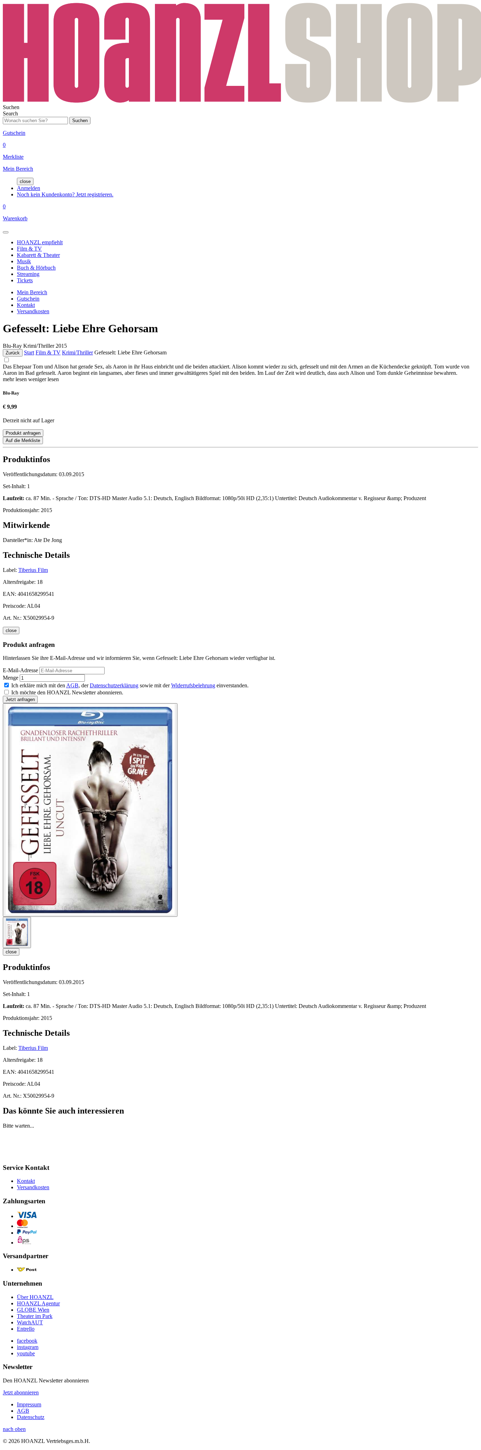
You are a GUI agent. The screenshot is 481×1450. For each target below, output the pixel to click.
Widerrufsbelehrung (193, 685)
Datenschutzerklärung (114, 685)
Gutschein (28, 299)
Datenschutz (30, 1417)
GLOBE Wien (33, 1310)
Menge (10, 678)
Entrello (26, 1329)
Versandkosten (33, 311)
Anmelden (28, 188)
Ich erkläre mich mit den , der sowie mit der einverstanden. (130, 685)
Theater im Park (34, 1316)
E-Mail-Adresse (20, 670)
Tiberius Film (33, 570)
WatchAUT (30, 1322)
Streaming (28, 274)
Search (10, 113)
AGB (72, 685)
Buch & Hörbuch (36, 268)
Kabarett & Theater (38, 255)
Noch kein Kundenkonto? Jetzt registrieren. (65, 194)
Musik (24, 261)
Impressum (29, 1404)
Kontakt (26, 305)
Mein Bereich (32, 292)
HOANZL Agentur (38, 1303)
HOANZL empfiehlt (40, 242)
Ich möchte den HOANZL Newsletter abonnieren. (67, 692)
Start (29, 352)
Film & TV (29, 249)
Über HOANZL (35, 1297)
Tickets (25, 280)
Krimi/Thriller (77, 352)
